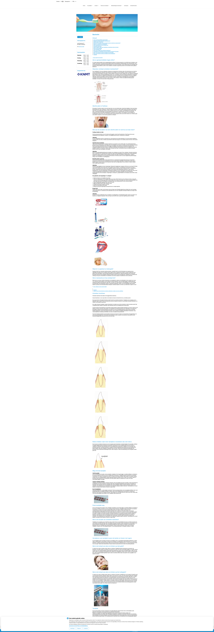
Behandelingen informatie (116, 5)
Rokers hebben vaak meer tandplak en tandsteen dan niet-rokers (105, 47)
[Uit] (63, 1)
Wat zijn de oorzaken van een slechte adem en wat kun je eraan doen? (106, 43)
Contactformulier (133, 5)
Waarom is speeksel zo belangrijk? (100, 44)
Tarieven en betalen (104, 5)
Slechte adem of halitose (98, 41)
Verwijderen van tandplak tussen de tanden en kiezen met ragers (106, 51)
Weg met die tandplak (97, 48)
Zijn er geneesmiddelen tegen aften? (100, 39)
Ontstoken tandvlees (97, 46)
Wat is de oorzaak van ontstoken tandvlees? (102, 50)
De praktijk (89, 5)
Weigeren (79, 628)
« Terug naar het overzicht (97, 57)
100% (73, 1)
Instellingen (72, 628)
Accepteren (86, 628)
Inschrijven (126, 5)
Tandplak (95, 54)
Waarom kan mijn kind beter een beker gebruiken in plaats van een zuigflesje (108, 291)
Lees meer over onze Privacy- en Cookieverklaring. (78, 625)
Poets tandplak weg (97, 49)
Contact (96, 5)
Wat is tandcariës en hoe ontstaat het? (100, 45)
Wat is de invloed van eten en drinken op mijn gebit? (103, 52)
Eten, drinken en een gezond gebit (100, 286)
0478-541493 (81, 46)
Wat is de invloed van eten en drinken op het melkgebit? (104, 53)
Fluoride (95, 289)
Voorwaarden (135, 631)
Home (84, 5)
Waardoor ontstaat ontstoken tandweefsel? (101, 40)
